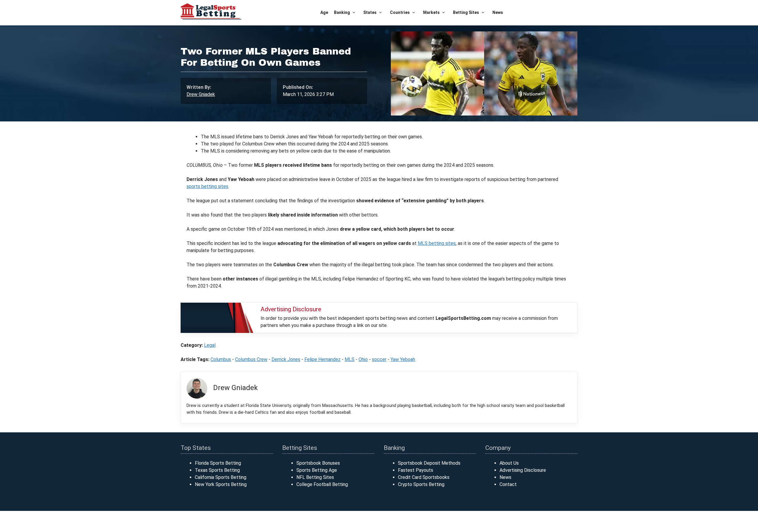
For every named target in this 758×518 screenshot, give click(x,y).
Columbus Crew (251, 359)
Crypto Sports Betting (421, 484)
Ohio (363, 359)
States (370, 12)
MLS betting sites (437, 243)
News (497, 12)
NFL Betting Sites (315, 477)
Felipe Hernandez (322, 359)
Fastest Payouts (415, 470)
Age (324, 12)
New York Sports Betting (221, 484)
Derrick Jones (286, 359)
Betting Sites (466, 12)
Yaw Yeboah (403, 359)
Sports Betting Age (316, 470)
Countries (400, 12)
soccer (379, 359)
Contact (508, 484)
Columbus (221, 359)
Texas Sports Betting (217, 470)
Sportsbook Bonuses (318, 463)
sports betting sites (207, 186)
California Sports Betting (220, 477)
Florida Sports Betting (218, 463)
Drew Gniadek (201, 94)
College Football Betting (322, 484)
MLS (349, 359)
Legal (210, 345)
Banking (342, 12)
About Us (509, 463)
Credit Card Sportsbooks (423, 477)
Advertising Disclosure (523, 470)
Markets (431, 12)
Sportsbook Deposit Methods (429, 463)
